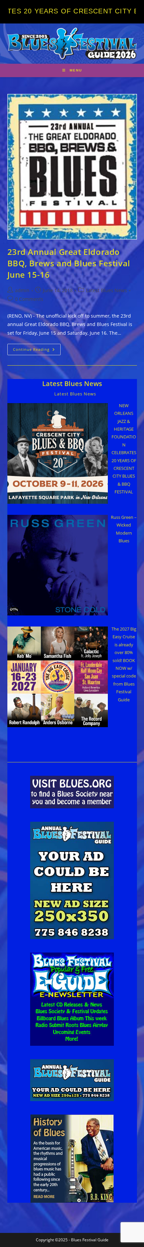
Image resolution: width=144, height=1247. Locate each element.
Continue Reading (37, 350)
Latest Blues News (106, 290)
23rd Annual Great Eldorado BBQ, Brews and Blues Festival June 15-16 (68, 263)
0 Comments (29, 299)
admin (22, 290)
